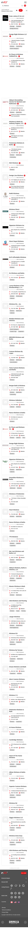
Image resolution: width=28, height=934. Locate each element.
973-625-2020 (14, 840)
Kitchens (12, 46)
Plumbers (18, 26)
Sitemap (4, 907)
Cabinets (12, 298)
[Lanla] (24, 885)
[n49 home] (17, 10)
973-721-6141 (14, 419)
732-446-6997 (14, 656)
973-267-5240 (14, 719)
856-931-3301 (14, 858)
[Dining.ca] (14, 922)
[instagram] (15, 893)
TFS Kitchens (13, 537)
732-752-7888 (14, 308)
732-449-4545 (14, 152)
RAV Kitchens (13, 163)
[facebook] (11, 893)
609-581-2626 (14, 485)
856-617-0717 (14, 608)
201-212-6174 (14, 131)
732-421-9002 (14, 778)
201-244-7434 (14, 343)
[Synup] (20, 885)
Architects (18, 842)
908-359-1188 (14, 217)
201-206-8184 (14, 390)
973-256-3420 (14, 249)
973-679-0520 (14, 265)
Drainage (12, 26)
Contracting (19, 46)
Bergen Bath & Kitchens (17, 385)
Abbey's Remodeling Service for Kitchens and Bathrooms (17, 102)
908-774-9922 (14, 24)
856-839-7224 (14, 639)
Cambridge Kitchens (16, 740)
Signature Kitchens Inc (16, 225)
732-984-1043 (14, 357)
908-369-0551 (14, 825)
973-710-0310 (14, 277)
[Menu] (25, 2)
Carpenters (21, 331)
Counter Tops (13, 331)
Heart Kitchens (14, 510)
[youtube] (11, 897)
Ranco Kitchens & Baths (17, 413)
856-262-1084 (14, 671)
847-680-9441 (14, 201)
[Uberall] (16, 885)
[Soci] (11, 888)
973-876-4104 (14, 451)
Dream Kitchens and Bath (17, 667)
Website (23, 24)
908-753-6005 (14, 792)
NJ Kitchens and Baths (16, 273)
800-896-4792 (14, 623)
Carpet (17, 610)
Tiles (23, 437)
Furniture (12, 827)
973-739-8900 (14, 404)
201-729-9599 (14, 747)
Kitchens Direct (14, 209)
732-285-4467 (14, 514)
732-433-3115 (14, 762)
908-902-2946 (14, 541)
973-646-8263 (14, 44)
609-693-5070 (14, 293)
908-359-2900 (14, 701)
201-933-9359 (14, 687)
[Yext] (12, 885)
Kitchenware (19, 296)
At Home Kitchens (15, 727)
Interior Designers (14, 48)
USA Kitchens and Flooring (18, 601)
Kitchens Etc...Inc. (15, 304)
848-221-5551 (14, 167)
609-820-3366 (14, 377)
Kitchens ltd (13, 803)
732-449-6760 (14, 182)
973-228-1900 (14, 64)
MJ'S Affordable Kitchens (17, 257)
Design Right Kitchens (16, 443)
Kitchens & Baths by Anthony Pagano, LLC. (16, 122)
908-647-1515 (14, 809)
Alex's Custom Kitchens (17, 679)
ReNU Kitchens (14, 193)
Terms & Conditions (6, 909)
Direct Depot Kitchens (16, 241)
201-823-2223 (14, 110)
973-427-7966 (14, 233)
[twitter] (22, 893)
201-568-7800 (14, 327)
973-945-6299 (14, 501)
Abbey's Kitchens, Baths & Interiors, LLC (17, 568)
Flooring (18, 66)
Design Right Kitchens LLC (18, 34)
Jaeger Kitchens (14, 617)
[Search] (25, 6)
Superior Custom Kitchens (18, 786)
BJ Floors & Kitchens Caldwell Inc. (16, 55)
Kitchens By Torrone (15, 650)
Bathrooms (18, 112)
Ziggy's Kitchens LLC (16, 817)
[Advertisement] (14, 84)
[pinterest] (19, 893)
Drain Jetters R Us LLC (16, 16)
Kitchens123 (13, 633)
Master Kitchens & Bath (17, 586)
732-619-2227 (14, 731)
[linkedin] (19, 897)
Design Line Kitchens (16, 175)
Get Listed (23, 873)
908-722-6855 (14, 557)
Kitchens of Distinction (16, 494)
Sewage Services (14, 28)
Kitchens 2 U (13, 695)
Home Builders (13, 362)
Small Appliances (14, 627)
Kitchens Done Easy (15, 836)
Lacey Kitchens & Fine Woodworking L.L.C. (16, 286)
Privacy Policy (5, 912)
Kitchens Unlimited (15, 400)
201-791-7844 (14, 592)
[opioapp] (15, 897)
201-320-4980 (14, 576)
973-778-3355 (14, 435)
